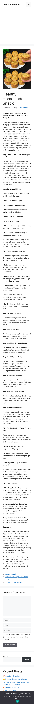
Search (5, 656)
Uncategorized (10, 574)
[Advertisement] (17, 27)
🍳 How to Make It (9, 690)
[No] (32, 697)
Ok (17, 701)
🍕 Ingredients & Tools (11, 687)
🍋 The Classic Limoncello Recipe (15, 679)
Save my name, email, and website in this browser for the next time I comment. (17, 637)
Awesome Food (11, 4)
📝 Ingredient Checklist (11, 676)
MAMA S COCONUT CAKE (14, 582)
